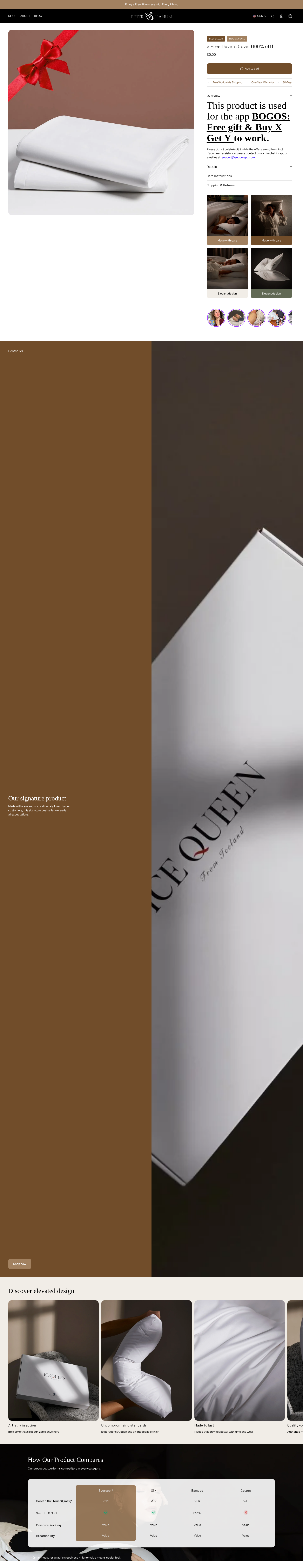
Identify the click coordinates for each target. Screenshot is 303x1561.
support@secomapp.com (238, 157)
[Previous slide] (4, 4)
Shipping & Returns (221, 185)
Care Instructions (219, 176)
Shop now (19, 1264)
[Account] (281, 16)
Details (212, 166)
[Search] (272, 16)
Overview (213, 95)
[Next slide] (298, 4)
